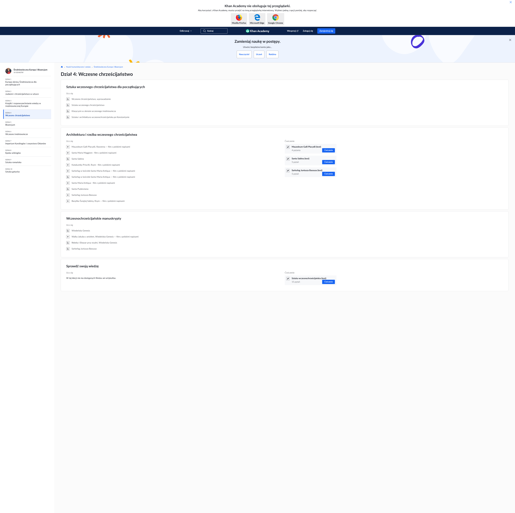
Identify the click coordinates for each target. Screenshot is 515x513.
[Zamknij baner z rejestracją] (510, 40)
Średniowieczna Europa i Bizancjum (108, 67)
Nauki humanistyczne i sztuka (78, 67)
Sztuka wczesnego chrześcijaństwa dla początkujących (105, 87)
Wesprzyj (291, 31)
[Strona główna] (62, 67)
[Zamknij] (511, 2)
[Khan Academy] (257, 31)
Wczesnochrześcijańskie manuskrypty (93, 218)
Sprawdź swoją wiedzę (82, 266)
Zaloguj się (308, 31)
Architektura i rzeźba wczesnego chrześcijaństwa (101, 134)
